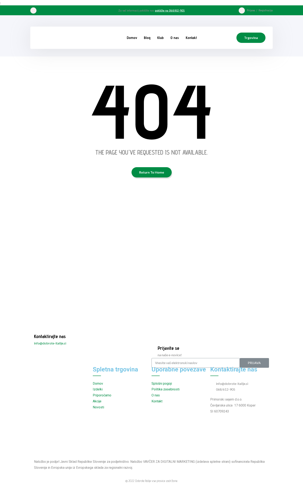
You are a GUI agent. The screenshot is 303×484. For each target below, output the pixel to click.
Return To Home (151, 172)
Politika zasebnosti (166, 389)
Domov (132, 37)
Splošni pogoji (162, 383)
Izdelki (98, 389)
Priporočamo (102, 395)
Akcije (97, 401)
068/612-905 (225, 389)
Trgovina (251, 38)
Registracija (266, 10)
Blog (147, 37)
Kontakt (191, 37)
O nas (174, 37)
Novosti (98, 407)
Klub (160, 37)
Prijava (251, 10)
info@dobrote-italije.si (50, 343)
